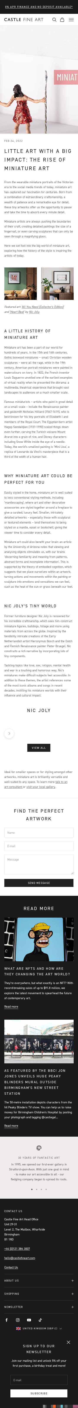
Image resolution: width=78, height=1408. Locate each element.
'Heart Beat (17, 312)
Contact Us (11, 1267)
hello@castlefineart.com (19, 1258)
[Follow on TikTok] (40, 1320)
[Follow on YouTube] (29, 1320)
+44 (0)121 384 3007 (17, 1248)
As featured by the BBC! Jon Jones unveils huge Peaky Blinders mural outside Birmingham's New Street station (35, 1082)
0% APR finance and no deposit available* (39, 6)
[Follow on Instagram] (18, 1320)
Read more (11, 1006)
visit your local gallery (40, 787)
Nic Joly (34, 312)
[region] (39, 1163)
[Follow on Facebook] (6, 1320)
